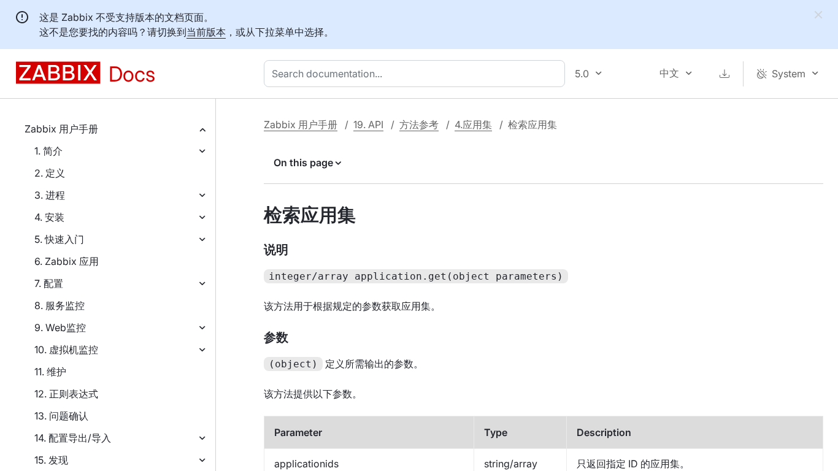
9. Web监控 (60, 327)
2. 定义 (49, 173)
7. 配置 (48, 283)
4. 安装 (49, 217)
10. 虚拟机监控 (66, 349)
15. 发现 (51, 460)
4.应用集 (473, 124)
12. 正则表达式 (66, 394)
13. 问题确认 (61, 416)
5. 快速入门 (59, 239)
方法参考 (419, 124)
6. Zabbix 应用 (66, 261)
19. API (368, 124)
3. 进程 (49, 195)
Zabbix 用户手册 (61, 129)
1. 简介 (48, 151)
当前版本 (206, 32)
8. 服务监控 (59, 305)
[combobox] (417, 73)
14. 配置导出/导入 (72, 438)
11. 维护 (50, 372)
